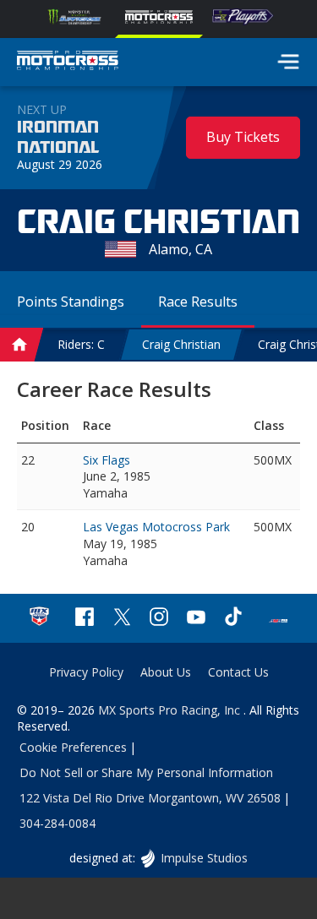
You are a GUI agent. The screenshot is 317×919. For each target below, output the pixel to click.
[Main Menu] (288, 61)
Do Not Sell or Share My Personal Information (146, 772)
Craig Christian (181, 344)
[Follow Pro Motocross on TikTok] (233, 618)
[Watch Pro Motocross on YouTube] (196, 618)
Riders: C (81, 344)
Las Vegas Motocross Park (156, 527)
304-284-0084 (57, 823)
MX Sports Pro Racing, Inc (170, 710)
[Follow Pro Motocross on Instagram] (159, 618)
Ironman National (58, 137)
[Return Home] (67, 62)
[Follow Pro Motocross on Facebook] (84, 618)
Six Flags (106, 460)
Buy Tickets (243, 137)
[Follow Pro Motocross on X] (121, 618)
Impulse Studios (204, 858)
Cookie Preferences (73, 747)
